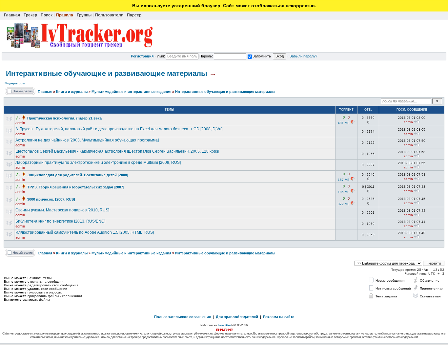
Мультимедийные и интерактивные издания (131, 92)
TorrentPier (224, 325)
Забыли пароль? (303, 56)
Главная (45, 92)
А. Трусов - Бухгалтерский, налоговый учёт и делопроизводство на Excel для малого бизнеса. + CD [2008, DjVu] (118, 129)
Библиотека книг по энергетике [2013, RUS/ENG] (60, 221)
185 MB (344, 192)
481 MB (344, 123)
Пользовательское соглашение (182, 317)
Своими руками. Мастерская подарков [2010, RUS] (62, 210)
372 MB (344, 204)
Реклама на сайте (278, 317)
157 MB (344, 180)
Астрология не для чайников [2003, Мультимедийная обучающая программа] (87, 140)
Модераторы (15, 83)
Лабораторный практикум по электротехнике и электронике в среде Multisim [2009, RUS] (98, 162)
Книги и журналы (72, 92)
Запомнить (262, 56)
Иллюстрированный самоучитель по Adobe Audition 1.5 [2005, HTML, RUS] (84, 232)
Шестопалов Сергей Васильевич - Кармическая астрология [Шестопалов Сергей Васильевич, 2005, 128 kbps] (117, 151)
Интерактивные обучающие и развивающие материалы (106, 73)
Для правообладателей (237, 317)
